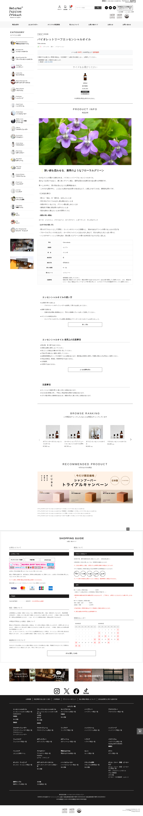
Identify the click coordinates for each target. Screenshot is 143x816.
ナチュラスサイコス (42, 508)
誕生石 (39, 717)
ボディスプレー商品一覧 (44, 741)
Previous (39, 440)
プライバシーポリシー (69, 699)
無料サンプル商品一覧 (20, 784)
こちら (29, 571)
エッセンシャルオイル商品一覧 (22, 711)
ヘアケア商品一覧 (90, 741)
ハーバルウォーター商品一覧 (70, 765)
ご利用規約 (56, 699)
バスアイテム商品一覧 (115, 741)
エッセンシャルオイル (55, 508)
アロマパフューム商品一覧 (45, 730)
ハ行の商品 (70, 511)
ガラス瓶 (111, 775)
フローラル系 (65, 515)
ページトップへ (127, 529)
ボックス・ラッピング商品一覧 (22, 765)
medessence (17, 714)
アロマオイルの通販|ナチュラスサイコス (131, 810)
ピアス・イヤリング (43, 757)
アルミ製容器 (112, 773)
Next (131, 439)
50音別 (64, 511)
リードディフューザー (20, 734)
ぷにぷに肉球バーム (19, 753)
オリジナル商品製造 (54, 24)
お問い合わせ (127, 24)
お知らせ (110, 24)
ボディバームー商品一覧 (68, 741)
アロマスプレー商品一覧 (115, 711)
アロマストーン (18, 732)
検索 (98, 7)
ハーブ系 (64, 513)
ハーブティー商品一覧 (91, 711)
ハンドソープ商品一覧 (115, 730)
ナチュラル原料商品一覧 (92, 765)
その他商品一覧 (41, 784)
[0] (70, 7)
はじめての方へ (33, 24)
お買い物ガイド (93, 24)
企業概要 (28, 699)
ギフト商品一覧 (113, 753)
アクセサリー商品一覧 (44, 753)
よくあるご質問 (130, 12)
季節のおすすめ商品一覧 (68, 753)
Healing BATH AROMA (115, 743)
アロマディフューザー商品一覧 (22, 730)
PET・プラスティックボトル (117, 770)
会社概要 (121, 12)
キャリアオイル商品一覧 (68, 711)
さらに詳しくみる (71, 653)
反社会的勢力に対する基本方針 (107, 699)
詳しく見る (85, 324)
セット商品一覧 (89, 753)
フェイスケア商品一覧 (20, 741)
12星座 (39, 715)
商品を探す (15, 24)
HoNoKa (39, 755)
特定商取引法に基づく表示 (42, 699)
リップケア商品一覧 (67, 730)
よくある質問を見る (85, 369)
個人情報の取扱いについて (87, 699)
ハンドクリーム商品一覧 (92, 730)
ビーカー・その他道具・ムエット (118, 777)
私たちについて (74, 24)
